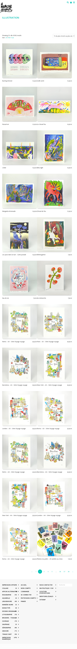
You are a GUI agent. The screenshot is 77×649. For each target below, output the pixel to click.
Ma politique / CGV (46, 588)
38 (68, 572)
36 (60, 572)
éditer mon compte (28, 598)
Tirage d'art (7, 634)
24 (6, 38)
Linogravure (7, 601)
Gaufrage (5, 624)
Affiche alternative (9, 591)
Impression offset (9, 585)
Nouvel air (5, 124)
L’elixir (4, 168)
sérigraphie (6, 628)
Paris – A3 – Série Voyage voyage (48, 342)
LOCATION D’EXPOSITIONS (45, 592)
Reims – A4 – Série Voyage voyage (13, 472)
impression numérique (6, 638)
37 (64, 572)
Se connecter (26, 595)
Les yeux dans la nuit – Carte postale (14, 255)
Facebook (59, 591)
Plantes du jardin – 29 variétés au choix (49, 559)
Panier (23, 601)
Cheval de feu (41, 211)
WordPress (36, 646)
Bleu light (40, 168)
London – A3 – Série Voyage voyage (14, 428)
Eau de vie (5, 298)
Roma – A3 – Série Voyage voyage (48, 428)
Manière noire (7, 605)
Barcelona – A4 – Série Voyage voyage (49, 472)
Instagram (64, 591)
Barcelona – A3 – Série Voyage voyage (14, 385)
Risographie (6, 595)
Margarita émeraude (9, 211)
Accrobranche (41, 298)
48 (9, 38)
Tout (12, 38)
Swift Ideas (27, 646)
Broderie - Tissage (9, 618)
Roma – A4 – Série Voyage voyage (13, 559)
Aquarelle (6, 598)
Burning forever (7, 81)
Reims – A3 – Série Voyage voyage (13, 342)
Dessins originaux (9, 611)
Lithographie (7, 614)
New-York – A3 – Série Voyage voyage (49, 385)
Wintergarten (41, 255)
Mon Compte (26, 588)
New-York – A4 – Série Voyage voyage (14, 515)
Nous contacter (46, 585)
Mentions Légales (46, 596)
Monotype (6, 608)
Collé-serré (40, 81)
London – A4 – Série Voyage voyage (49, 515)
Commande (25, 591)
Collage (5, 588)
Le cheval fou (41, 124)
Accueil (23, 585)
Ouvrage (5, 621)
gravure (5, 631)
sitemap (42, 600)
